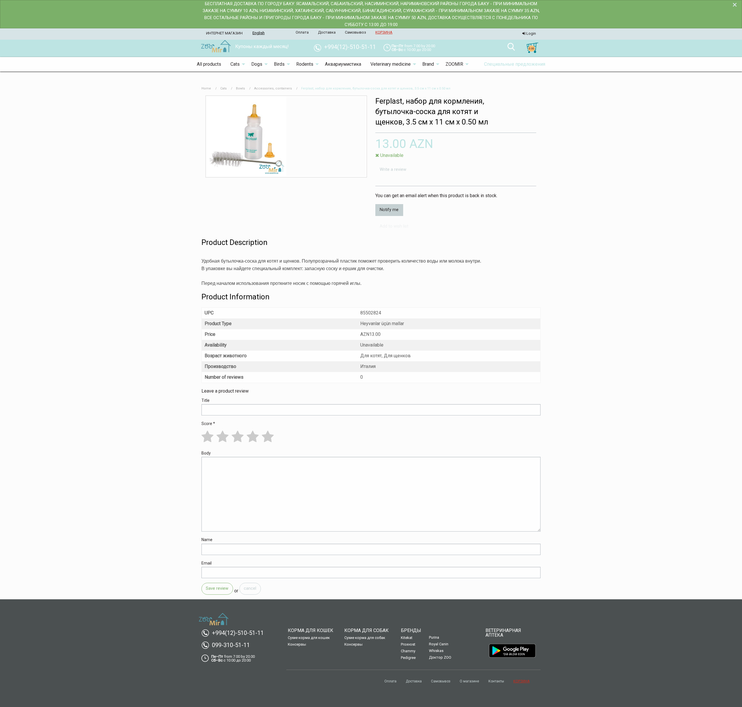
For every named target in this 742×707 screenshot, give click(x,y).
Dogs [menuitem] (256, 64)
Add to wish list (394, 226)
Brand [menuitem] (428, 64)
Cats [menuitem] (235, 64)
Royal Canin (438, 644)
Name (206, 539)
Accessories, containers (273, 88)
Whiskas (436, 651)
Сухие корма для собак (364, 637)
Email (206, 563)
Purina (434, 637)
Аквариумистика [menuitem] (343, 64)
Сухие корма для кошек (309, 637)
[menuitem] (216, 46)
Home (206, 88)
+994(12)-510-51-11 (235, 632)
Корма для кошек (310, 630)
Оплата (390, 681)
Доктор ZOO (440, 657)
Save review (217, 588)
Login (530, 33)
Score (208, 423)
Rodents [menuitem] (304, 64)
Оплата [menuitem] (302, 32)
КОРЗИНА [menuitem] (383, 32)
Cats (223, 88)
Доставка (414, 681)
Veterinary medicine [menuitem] (390, 64)
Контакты (496, 681)
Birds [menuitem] (279, 64)
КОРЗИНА (521, 681)
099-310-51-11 (228, 645)
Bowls (240, 88)
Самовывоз (440, 681)
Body (206, 453)
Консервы (297, 644)
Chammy (408, 651)
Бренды (411, 630)
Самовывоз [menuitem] (355, 32)
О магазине (469, 681)
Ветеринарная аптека (503, 633)
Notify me (389, 209)
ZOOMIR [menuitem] (454, 64)
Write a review (393, 169)
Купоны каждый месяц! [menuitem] (262, 46)
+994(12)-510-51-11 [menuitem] (347, 46)
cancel (250, 588)
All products (209, 64)
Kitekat (406, 637)
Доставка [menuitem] (327, 32)
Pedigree (408, 657)
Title (205, 400)
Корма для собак (366, 630)
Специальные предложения (514, 64)
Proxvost (408, 644)
